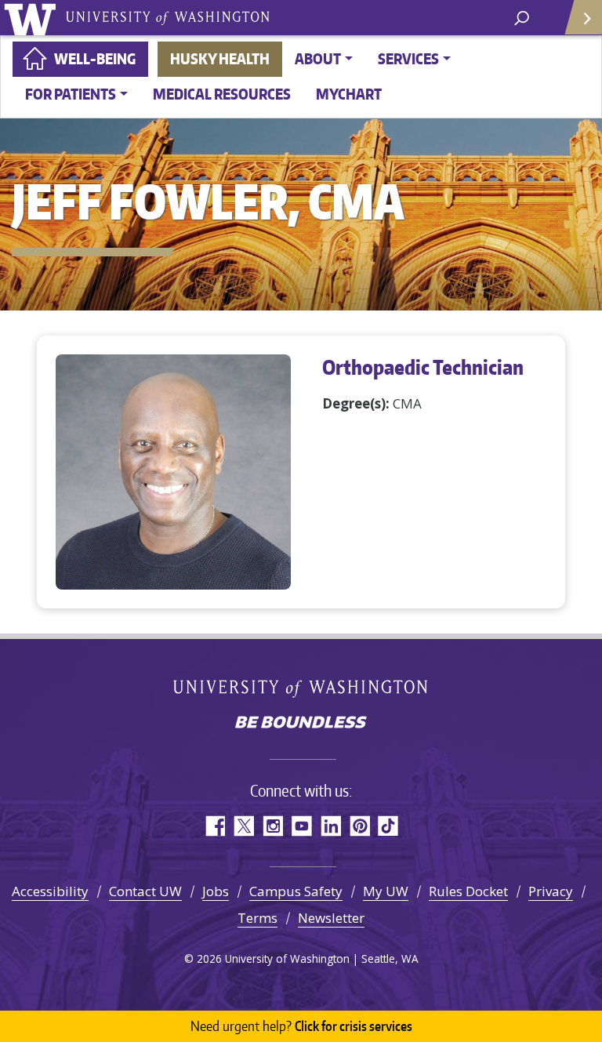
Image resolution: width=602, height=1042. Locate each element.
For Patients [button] (70, 93)
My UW (385, 891)
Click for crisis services (301, 1025)
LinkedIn (330, 826)
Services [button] (408, 58)
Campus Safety (296, 891)
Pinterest (359, 826)
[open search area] (521, 17)
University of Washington (32, 17)
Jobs (215, 891)
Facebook (214, 826)
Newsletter (331, 918)
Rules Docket (468, 891)
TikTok (388, 826)
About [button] (318, 58)
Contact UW (145, 891)
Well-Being (95, 58)
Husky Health (220, 58)
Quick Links (582, 17)
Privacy (550, 891)
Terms (257, 918)
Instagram (272, 826)
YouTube (301, 826)
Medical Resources (222, 93)
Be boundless (301, 723)
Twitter (243, 826)
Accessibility (50, 891)
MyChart (349, 93)
